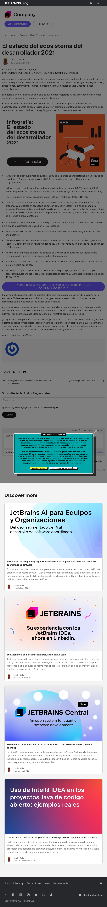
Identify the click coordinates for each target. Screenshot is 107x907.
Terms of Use (34, 883)
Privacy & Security (13, 883)
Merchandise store (92, 896)
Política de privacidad (76, 456)
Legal (47, 883)
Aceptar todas (38, 468)
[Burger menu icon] (104, 3)
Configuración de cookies (63, 468)
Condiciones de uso (32, 458)
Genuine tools (60, 883)
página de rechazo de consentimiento (66, 463)
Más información (75, 447)
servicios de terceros (77, 458)
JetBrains (26, 901)
